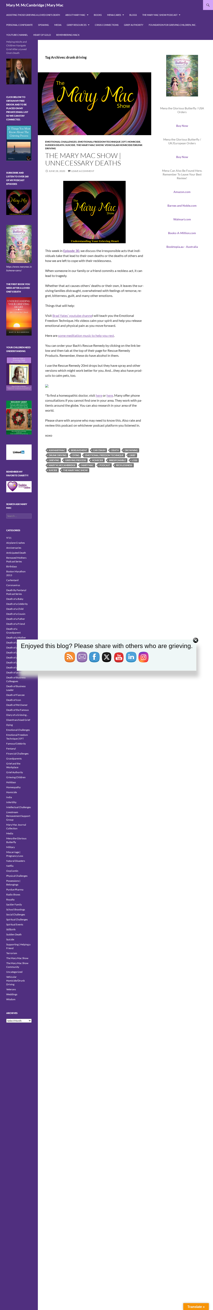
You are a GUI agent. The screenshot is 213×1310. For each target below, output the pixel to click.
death (115, 450)
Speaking (43, 24)
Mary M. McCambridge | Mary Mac (34, 5)
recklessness (124, 465)
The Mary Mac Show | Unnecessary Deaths (83, 159)
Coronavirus (13, 585)
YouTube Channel (17, 34)
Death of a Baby (14, 598)
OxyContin (12, 870)
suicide (53, 470)
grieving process (75, 460)
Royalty (10, 899)
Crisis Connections (107, 24)
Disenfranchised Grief (18, 719)
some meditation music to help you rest (86, 335)
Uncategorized (14, 971)
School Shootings (15, 909)
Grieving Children (16, 777)
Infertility (11, 802)
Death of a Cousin (15, 613)
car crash (99, 450)
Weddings (11, 994)
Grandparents (14, 758)
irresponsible (117, 460)
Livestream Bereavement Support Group (18, 816)
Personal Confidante (19, 24)
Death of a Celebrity (17, 603)
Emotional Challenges (61, 141)
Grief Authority (133, 24)
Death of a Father (15, 618)
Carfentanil (12, 580)
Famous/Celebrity (16, 743)
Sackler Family (14, 904)
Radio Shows (13, 894)
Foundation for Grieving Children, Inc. (172, 24)
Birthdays (11, 566)
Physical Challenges (16, 875)
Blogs (133, 15)
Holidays (11, 782)
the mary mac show (75, 470)
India (9, 797)
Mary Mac (87, 465)
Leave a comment (82, 171)
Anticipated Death (16, 552)
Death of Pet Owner (17, 704)
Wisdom (10, 999)
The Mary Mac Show (90, 145)
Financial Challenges (17, 753)
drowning (131, 450)
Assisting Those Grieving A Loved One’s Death (33, 15)
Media (57, 24)
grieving (54, 460)
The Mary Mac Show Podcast (159, 15)
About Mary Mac (75, 15)
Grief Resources (77, 24)
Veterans (11, 989)
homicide (97, 460)
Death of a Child (15, 608)
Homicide (134, 141)
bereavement (79, 450)
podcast (104, 465)
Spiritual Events (14, 924)
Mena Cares (114, 15)
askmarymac (57, 450)
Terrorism (11, 953)
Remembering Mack (67, 34)
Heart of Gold (42, 34)
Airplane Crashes (15, 542)
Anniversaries (13, 547)
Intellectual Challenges (18, 807)
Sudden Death (54, 145)
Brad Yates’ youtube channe (72, 315)
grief (132, 455)
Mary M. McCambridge (62, 465)
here (99, 395)
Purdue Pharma (14, 889)
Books (98, 15)
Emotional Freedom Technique (104, 455)
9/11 (8, 537)
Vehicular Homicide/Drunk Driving (15, 980)
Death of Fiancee (15, 694)
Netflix (10, 865)
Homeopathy (13, 787)
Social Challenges (15, 914)
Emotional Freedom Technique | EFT (102, 141)
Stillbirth (11, 929)
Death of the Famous (17, 709)
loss (134, 460)
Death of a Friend (15, 623)
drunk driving (58, 455)
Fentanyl (11, 748)
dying (75, 455)
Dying (9, 724)
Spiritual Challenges (17, 919)
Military (10, 847)
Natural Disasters (15, 860)
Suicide (70, 145)
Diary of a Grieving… (17, 714)
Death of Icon (13, 699)
